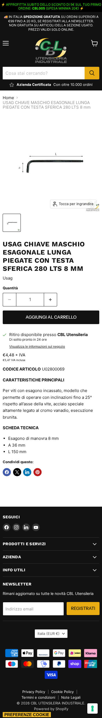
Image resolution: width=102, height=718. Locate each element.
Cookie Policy (62, 691)
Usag (8, 278)
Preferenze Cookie (26, 714)
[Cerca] (92, 73)
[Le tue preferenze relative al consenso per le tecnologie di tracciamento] (92, 708)
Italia (49, 633)
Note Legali (71, 697)
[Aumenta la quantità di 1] (50, 299)
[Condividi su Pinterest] (37, 472)
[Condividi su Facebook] (7, 472)
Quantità (10, 288)
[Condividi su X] (17, 472)
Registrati (83, 608)
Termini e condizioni (38, 697)
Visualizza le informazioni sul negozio (37, 347)
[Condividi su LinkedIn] (27, 472)
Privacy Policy (33, 691)
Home (8, 97)
